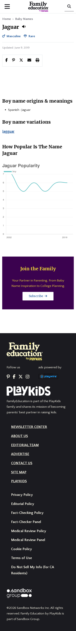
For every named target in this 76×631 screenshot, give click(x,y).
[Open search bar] (69, 6)
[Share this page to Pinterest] (13, 60)
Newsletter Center (29, 427)
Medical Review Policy (28, 531)
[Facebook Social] (14, 376)
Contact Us (21, 463)
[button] (24, 26)
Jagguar (8, 131)
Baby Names (24, 19)
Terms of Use (21, 558)
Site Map (18, 472)
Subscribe (36, 296)
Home (6, 19)
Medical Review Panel (28, 540)
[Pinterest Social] (8, 376)
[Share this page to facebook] (6, 60)
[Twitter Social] (20, 376)
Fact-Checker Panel (26, 522)
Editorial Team (25, 445)
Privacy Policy (22, 495)
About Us (19, 436)
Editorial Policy (22, 504)
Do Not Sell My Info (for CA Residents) (32, 570)
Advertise (20, 454)
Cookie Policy (21, 549)
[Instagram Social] (27, 376)
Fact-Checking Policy (27, 513)
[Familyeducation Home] (25, 351)
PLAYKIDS (19, 481)
